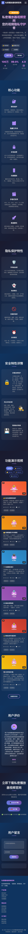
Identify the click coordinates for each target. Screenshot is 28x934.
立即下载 (8, 55)
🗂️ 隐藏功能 (9, 472)
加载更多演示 (14, 696)
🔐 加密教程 (18, 468)
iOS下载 (14, 809)
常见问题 (3, 908)
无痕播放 (3, 899)
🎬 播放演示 (19, 472)
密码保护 (3, 893)
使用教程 (3, 906)
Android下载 (14, 802)
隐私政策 (3, 919)
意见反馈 (3, 912)
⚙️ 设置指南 (14, 476)
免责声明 (3, 923)
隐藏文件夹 (4, 895)
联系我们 (3, 910)
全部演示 (9, 468)
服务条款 (3, 921)
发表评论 (14, 857)
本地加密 (3, 897)
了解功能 (19, 55)
